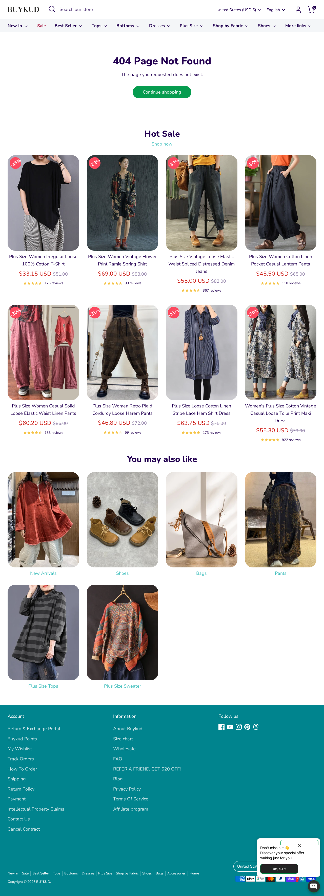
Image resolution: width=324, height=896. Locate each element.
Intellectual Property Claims (36, 809)
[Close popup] (299, 843)
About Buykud (128, 729)
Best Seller (66, 26)
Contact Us (19, 819)
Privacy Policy (127, 789)
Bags (201, 573)
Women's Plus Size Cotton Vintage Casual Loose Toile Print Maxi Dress (280, 413)
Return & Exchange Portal (34, 729)
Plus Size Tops (43, 686)
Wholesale (124, 749)
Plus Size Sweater (122, 686)
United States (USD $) (236, 10)
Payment (17, 799)
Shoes (264, 26)
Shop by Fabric (228, 26)
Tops (97, 26)
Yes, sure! (279, 869)
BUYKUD (43, 881)
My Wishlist (20, 749)
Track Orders (21, 759)
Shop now (162, 144)
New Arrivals (43, 573)
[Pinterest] (247, 727)
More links (296, 26)
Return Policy (21, 789)
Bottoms (125, 26)
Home (194, 873)
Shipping (17, 779)
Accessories (176, 873)
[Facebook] (221, 727)
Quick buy (43, 242)
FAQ (117, 759)
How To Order (22, 769)
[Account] (298, 10)
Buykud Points (22, 739)
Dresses (157, 26)
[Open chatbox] (314, 886)
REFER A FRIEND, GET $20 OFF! (147, 769)
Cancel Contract (24, 829)
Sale (41, 26)
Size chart (123, 739)
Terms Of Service (130, 799)
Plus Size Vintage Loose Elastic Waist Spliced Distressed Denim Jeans (201, 264)
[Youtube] (230, 727)
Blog (118, 779)
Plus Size (189, 26)
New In (15, 26)
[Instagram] (239, 727)
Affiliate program (130, 809)
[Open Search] (52, 9)
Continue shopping (162, 92)
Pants (281, 573)
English (273, 10)
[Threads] (256, 727)
